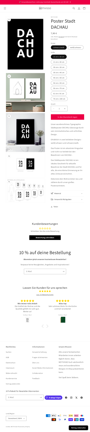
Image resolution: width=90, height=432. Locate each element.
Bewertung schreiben (45, 237)
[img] (45, 291)
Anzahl (53, 104)
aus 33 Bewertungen (45, 294)
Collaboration (37, 373)
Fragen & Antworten (39, 357)
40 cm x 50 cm (58, 78)
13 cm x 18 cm (58, 57)
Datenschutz (10, 363)
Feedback (35, 378)
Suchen (8, 352)
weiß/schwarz (75, 47)
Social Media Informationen (42, 368)
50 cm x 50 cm (58, 83)
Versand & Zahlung (39, 352)
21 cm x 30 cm (58, 62)
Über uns (35, 363)
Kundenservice (11, 378)
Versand (61, 37)
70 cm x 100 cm (59, 99)
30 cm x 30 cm (58, 67)
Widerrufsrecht (11, 373)
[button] (5, 8)
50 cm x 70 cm (58, 88)
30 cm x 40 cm (58, 72)
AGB (7, 357)
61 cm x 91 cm (58, 94)
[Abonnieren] (63, 271)
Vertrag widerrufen (13, 384)
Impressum (10, 368)
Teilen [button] (56, 207)
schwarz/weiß (58, 47)
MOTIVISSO (14, 426)
